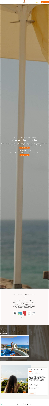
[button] (14, 313)
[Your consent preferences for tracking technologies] (2, 404)
